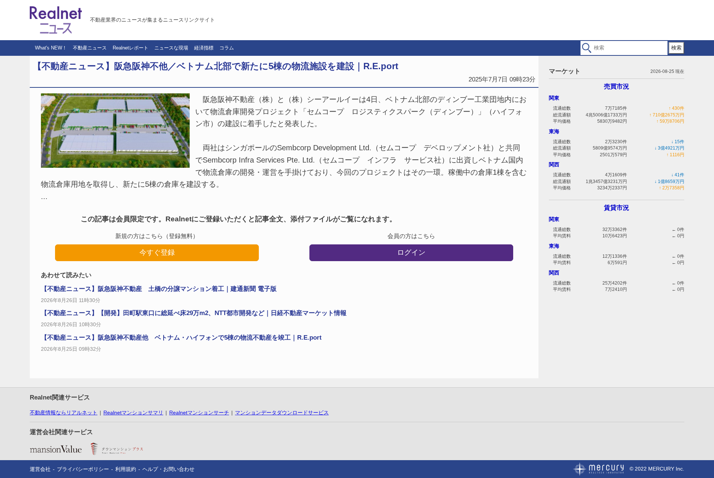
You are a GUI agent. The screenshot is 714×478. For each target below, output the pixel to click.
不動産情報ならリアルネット (63, 413)
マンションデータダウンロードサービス (282, 413)
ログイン (411, 252)
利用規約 (125, 469)
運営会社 (40, 469)
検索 (676, 48)
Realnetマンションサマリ (133, 413)
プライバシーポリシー (83, 469)
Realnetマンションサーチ (199, 413)
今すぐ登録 (157, 252)
